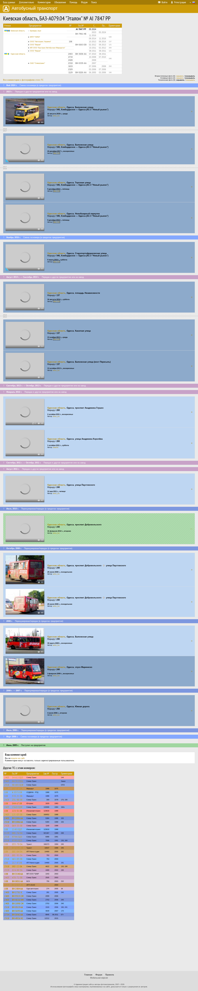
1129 (6, 833)
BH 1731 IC (17, 892)
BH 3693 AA (17, 910)
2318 (6, 784)
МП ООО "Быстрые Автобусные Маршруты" (47, 48)
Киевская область (18, 31)
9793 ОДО (17, 840)
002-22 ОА (17, 866)
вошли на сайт (18, 758)
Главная (88, 975)
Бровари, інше (35, 31)
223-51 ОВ (17, 810)
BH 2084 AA (17, 888)
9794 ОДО (17, 836)
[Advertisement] (99, 947)
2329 (6, 870)
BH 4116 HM (18, 899)
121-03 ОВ (17, 814)
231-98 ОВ (17, 799)
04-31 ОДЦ (17, 781)
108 (6, 788)
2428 (6, 799)
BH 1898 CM (18, 903)
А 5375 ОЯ (17, 792)
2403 (6, 777)
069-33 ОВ (17, 825)
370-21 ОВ (17, 796)
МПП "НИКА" (35, 37)
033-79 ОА (17, 844)
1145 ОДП (17, 829)
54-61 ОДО (17, 777)
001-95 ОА (17, 855)
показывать (190, 80)
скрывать (179, 76)
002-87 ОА (17, 788)
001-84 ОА (17, 851)
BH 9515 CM (18, 896)
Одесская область (18, 54)
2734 (6, 914)
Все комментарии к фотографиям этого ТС (23, 80)
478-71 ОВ (17, 877)
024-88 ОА (17, 870)
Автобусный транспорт (35, 8)
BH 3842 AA (17, 914)
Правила (109, 975)
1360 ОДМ (17, 807)
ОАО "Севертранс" (37, 63)
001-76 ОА (17, 833)
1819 (6, 884)
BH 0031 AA (17, 881)
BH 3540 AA (17, 873)
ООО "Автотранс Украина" (40, 41)
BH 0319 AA (17, 907)
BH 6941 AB (18, 847)
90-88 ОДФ (18, 784)
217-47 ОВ (17, 862)
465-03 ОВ (17, 859)
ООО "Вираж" (35, 45)
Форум (98, 975)
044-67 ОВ (17, 803)
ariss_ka (56, 116)
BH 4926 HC (17, 918)
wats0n (55, 447)
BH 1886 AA (17, 818)
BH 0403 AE (17, 884)
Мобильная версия (99, 978)
